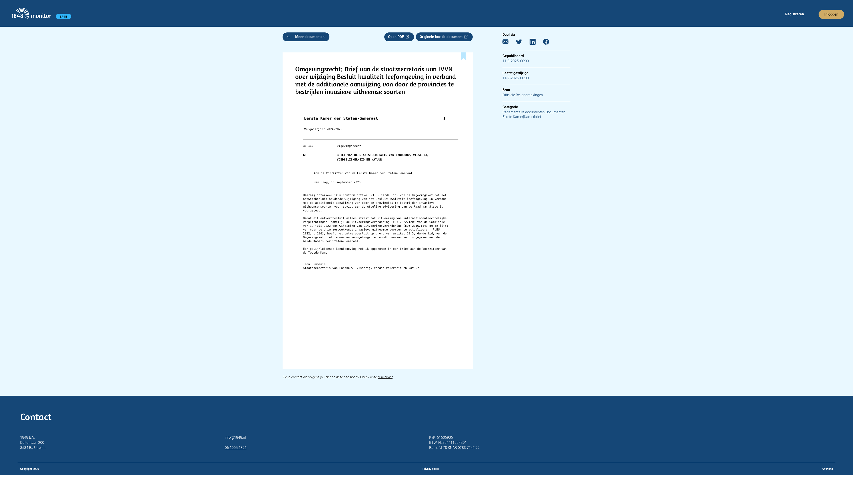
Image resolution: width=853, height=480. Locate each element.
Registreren (794, 14)
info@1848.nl (235, 437)
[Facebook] (549, 43)
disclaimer (385, 377)
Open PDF (397, 37)
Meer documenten (310, 37)
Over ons (827, 468)
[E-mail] (508, 43)
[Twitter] (522, 43)
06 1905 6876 (236, 448)
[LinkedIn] (536, 43)
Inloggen (831, 14)
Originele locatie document (442, 37)
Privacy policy (431, 468)
